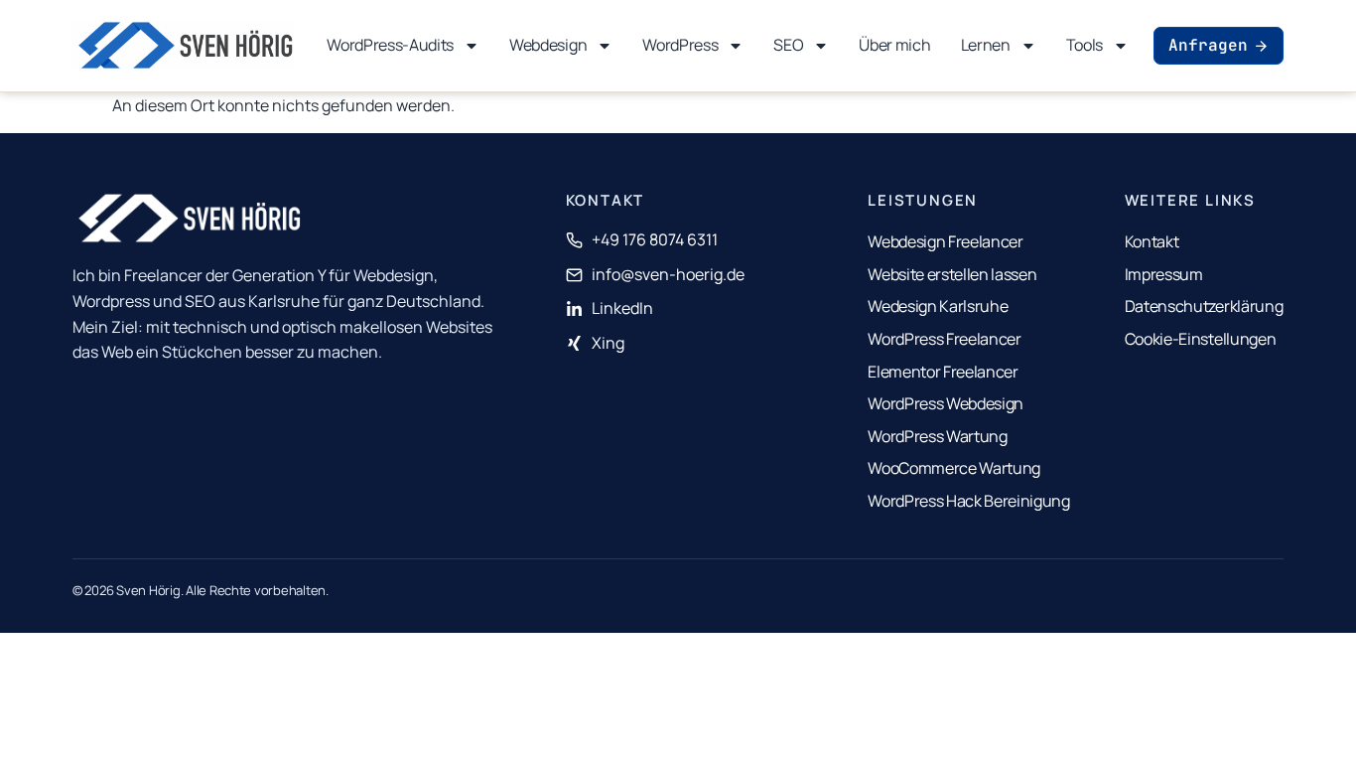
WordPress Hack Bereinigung (969, 501)
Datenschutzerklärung (1204, 306)
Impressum (1164, 274)
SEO (788, 45)
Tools (1084, 45)
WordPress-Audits (390, 45)
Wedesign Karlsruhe (938, 306)
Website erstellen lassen (952, 274)
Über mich (894, 45)
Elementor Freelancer (943, 371)
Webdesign (548, 45)
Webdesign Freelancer (945, 241)
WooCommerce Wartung (954, 468)
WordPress (680, 45)
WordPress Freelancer (944, 339)
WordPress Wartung (938, 436)
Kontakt (1152, 241)
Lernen (986, 45)
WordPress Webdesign (945, 403)
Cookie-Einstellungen (1201, 339)
